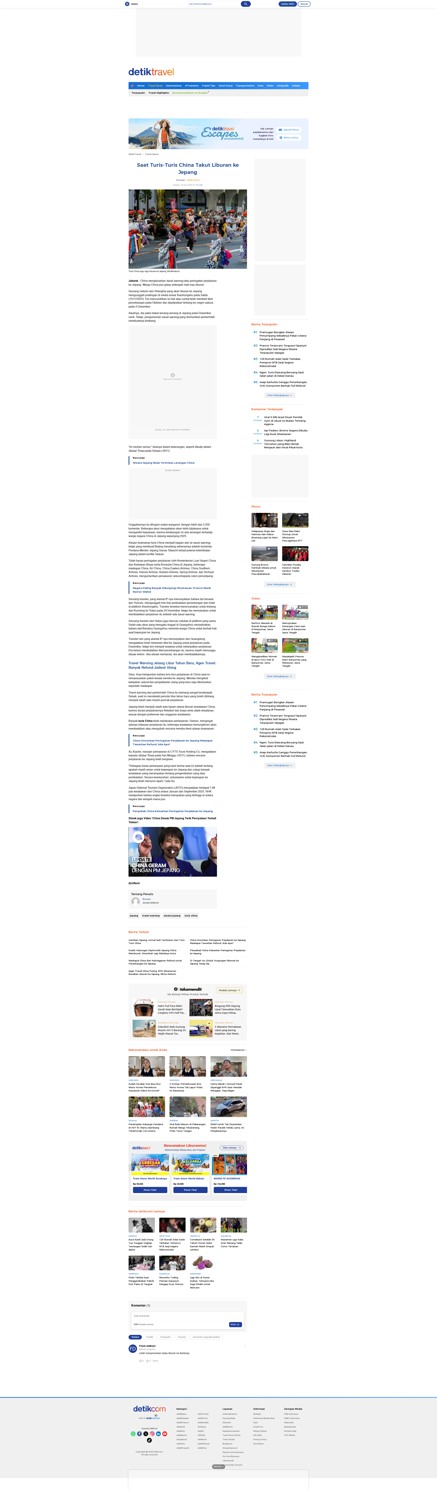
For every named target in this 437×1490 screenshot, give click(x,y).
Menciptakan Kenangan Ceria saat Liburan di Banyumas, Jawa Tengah (294, 628)
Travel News (155, 85)
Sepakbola (182, 1439)
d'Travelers (192, 85)
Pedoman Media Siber (264, 1418)
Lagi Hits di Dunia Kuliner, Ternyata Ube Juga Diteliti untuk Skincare (202, 1282)
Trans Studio (229, 1439)
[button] (243, 1167)
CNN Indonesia (291, 1414)
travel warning (151, 915)
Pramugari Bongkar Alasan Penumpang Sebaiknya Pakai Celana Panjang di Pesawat (283, 336)
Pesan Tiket (150, 1190)
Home (141, 85)
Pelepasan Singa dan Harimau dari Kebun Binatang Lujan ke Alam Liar (264, 536)
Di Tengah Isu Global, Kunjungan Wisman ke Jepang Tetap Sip (214, 962)
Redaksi (257, 1414)
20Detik (201, 1435)
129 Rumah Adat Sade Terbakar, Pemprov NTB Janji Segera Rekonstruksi (172, 1244)
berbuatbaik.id (230, 1414)
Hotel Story (225, 85)
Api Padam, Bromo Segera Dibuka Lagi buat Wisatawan (285, 432)
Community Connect (232, 1465)
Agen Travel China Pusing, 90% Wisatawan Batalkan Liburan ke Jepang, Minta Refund (152, 972)
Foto (260, 85)
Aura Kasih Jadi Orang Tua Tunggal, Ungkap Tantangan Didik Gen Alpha (141, 1244)
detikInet (181, 1427)
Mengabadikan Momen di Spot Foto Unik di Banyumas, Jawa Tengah (264, 661)
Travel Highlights (159, 92)
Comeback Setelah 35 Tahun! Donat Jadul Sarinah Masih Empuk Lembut (202, 1244)
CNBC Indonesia (292, 1418)
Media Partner (260, 1431)
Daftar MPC (287, 4)
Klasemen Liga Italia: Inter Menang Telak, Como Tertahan (232, 1243)
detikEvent (228, 1427)
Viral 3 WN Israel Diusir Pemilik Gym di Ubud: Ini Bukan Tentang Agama (285, 421)
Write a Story (291, 137)
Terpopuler (138, 92)
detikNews (182, 1414)
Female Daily (290, 1431)
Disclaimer (258, 1444)
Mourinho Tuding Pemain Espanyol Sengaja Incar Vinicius (171, 1280)
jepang (134, 915)
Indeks (296, 85)
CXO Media (289, 1435)
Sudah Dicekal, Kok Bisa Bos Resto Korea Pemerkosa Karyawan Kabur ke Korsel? (145, 1087)
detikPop (202, 1448)
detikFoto (202, 1439)
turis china (191, 915)
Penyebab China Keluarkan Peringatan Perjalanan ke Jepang (173, 811)
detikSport (182, 1435)
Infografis (283, 85)
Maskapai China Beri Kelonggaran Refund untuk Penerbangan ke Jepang (155, 962)
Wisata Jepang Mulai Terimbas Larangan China (163, 462)
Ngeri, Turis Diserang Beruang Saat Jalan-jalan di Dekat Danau (282, 374)
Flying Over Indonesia (233, 1452)
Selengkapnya (238, 1050)
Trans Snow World (231, 1435)
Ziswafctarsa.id (230, 1448)
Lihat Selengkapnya (278, 395)
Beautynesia (290, 1427)
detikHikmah (204, 1444)
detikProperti (183, 1448)
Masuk (304, 4)
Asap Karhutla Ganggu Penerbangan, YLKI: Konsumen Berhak (283, 384)
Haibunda (288, 1422)
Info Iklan (257, 1435)
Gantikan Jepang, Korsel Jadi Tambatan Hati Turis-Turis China (157, 941)
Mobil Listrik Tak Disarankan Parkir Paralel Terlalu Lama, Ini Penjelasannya (227, 1127)
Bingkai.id (227, 1444)
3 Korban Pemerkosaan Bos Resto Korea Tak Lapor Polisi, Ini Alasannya (186, 1087)
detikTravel (135, 154)
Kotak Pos (258, 1427)
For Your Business (231, 1456)
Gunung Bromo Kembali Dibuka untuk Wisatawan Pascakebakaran (263, 569)
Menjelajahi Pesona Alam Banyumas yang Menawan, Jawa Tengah (294, 661)
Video (270, 85)
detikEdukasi (183, 1418)
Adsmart (227, 1422)
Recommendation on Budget (190, 92)
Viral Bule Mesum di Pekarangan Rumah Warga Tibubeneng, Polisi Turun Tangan (188, 1127)
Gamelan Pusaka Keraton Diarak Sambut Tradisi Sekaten (291, 569)
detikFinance (183, 1422)
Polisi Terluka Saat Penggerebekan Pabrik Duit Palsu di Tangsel (141, 1280)
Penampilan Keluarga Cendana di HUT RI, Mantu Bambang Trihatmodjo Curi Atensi (146, 1127)
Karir (255, 1422)
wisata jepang (172, 915)
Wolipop (202, 1427)
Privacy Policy (260, 1439)
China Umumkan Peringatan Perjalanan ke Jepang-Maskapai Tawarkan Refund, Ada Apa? (172, 742)
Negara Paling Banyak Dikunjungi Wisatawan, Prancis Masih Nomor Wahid (172, 590)
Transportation (245, 85)
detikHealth (203, 1422)
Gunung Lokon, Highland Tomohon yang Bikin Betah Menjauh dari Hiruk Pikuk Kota (283, 444)
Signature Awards (231, 1431)
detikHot (181, 1431)
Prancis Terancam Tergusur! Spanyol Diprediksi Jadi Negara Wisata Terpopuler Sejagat (283, 349)
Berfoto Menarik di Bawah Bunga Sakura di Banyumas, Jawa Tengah (263, 628)
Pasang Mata (229, 1418)
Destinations (174, 85)
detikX (201, 1431)
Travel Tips (208, 85)
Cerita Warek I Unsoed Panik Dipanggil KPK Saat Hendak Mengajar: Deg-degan (226, 1087)
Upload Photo (291, 129)
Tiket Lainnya (230, 1147)
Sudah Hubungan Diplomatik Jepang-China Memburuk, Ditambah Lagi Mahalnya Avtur (152, 952)
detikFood (203, 1418)
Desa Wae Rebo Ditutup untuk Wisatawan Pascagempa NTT (292, 536)
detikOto (181, 1444)
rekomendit (228, 1460)
